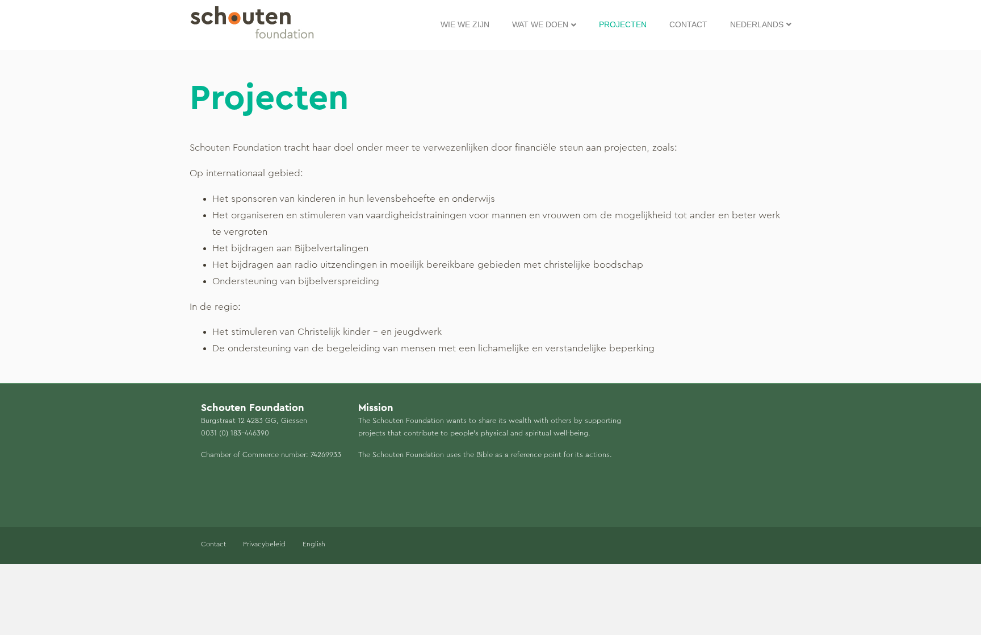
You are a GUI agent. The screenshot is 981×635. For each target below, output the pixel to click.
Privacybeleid (264, 544)
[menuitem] (761, 25)
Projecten (623, 24)
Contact (688, 24)
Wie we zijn (465, 24)
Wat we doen (540, 24)
